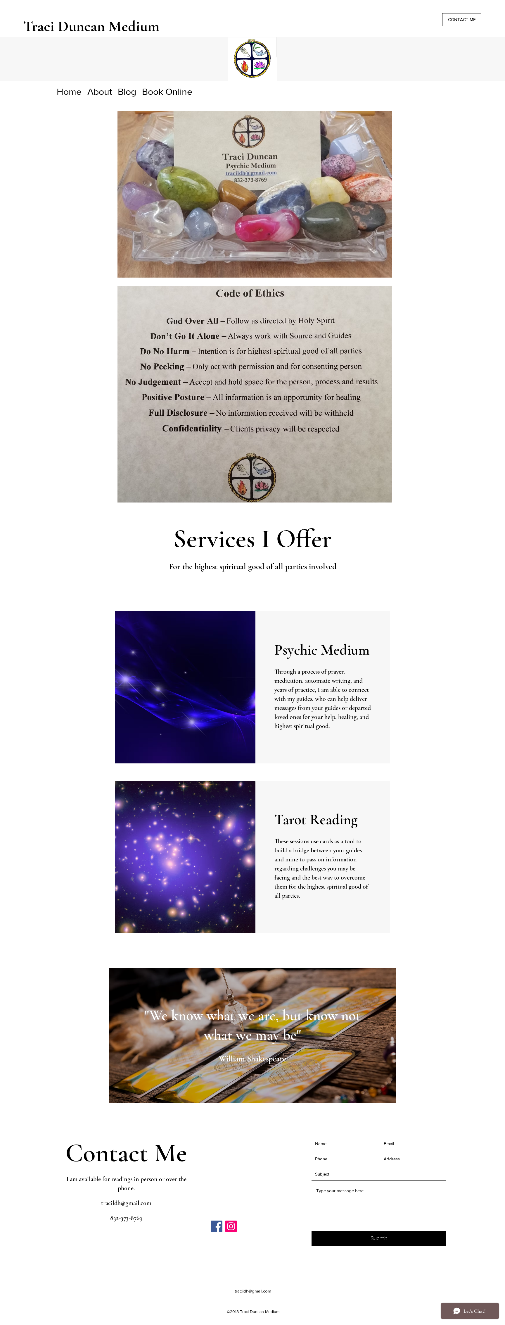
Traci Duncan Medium (91, 26)
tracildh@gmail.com (126, 1203)
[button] (461, 19)
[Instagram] (231, 1226)
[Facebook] (216, 1226)
